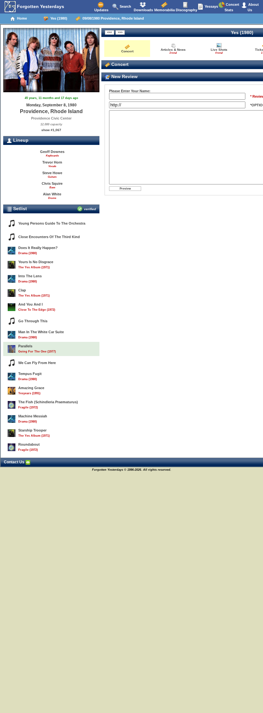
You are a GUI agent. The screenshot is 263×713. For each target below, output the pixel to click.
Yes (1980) (57, 18)
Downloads (143, 10)
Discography (186, 10)
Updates (100, 10)
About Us (253, 7)
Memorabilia (164, 10)
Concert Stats (232, 7)
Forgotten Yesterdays (40, 6)
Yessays (211, 6)
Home (21, 18)
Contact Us (14, 462)
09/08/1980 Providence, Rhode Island (112, 18)
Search (125, 6)
